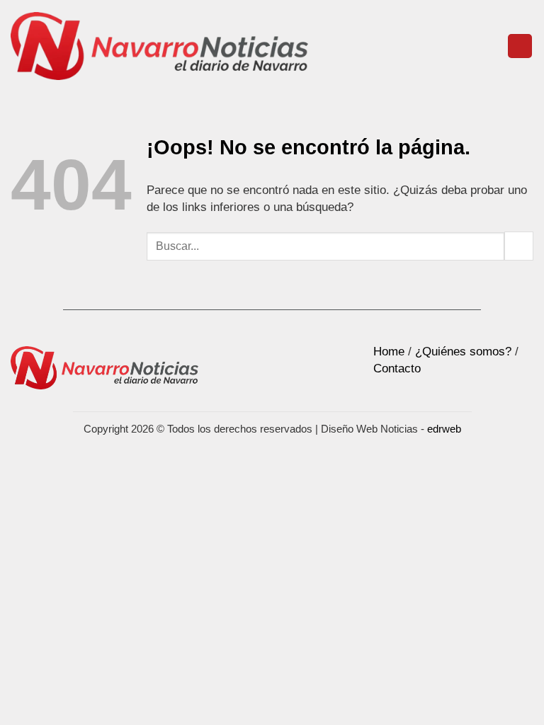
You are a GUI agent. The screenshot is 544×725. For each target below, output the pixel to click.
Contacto (397, 368)
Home (388, 351)
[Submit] (518, 246)
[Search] (490, 46)
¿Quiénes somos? (463, 351)
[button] (520, 46)
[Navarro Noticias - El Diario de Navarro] (159, 46)
